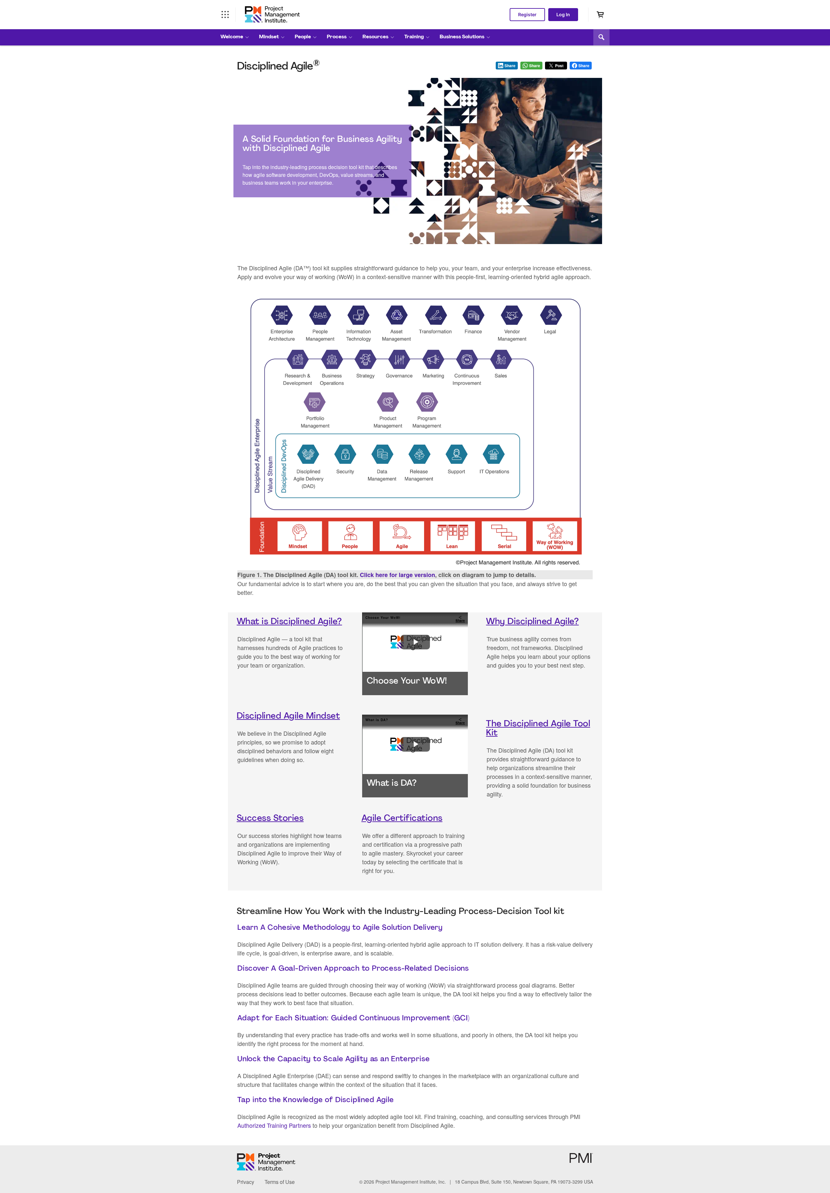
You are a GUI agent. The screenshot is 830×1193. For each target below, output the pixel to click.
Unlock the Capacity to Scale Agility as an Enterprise (333, 1059)
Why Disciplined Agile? (532, 622)
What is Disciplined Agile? (289, 622)
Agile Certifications (402, 818)
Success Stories (270, 818)
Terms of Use (280, 1182)
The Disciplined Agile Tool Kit (538, 729)
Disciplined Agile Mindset (288, 716)
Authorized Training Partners (274, 1125)
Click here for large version (397, 575)
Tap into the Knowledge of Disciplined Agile (315, 1100)
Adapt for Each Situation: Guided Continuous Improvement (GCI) (353, 1018)
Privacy (245, 1182)
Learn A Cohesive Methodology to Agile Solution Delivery (340, 928)
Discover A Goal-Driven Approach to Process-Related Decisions (353, 969)
